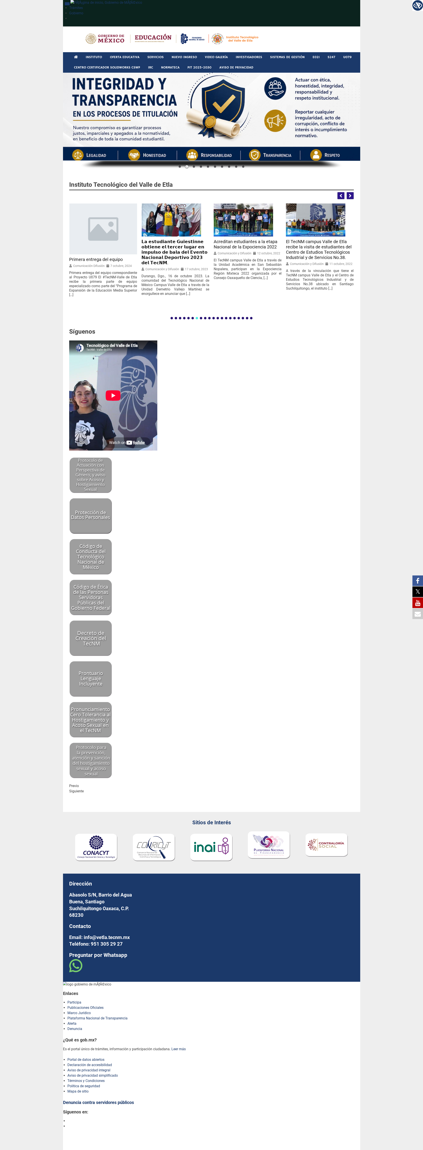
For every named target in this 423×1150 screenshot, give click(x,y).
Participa (74, 1002)
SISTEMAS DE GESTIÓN (287, 57)
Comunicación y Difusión (162, 269)
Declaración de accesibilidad (89, 1065)
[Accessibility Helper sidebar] (417, 5)
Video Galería (216, 57)
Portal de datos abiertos (85, 1060)
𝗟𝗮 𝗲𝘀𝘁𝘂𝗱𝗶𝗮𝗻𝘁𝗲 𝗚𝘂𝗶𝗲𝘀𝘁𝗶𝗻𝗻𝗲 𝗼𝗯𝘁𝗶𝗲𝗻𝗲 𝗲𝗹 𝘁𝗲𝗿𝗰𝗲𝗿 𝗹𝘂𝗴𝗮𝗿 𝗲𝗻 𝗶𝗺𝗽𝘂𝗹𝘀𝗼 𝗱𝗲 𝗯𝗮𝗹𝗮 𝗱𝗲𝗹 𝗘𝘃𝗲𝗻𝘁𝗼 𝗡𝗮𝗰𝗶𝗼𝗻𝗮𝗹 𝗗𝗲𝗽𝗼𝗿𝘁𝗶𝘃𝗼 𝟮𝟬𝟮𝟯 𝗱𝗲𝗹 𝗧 (174, 252)
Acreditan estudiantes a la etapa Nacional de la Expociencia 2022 (245, 244)
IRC (150, 67)
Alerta (71, 1023)
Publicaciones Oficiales (85, 1008)
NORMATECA (170, 67)
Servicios (155, 57)
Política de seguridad (83, 1086)
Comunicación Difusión (89, 266)
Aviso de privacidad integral (88, 1070)
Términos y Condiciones (86, 1081)
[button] (350, 195)
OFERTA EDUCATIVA (124, 57)
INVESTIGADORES (249, 57)
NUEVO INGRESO (184, 57)
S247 (331, 57)
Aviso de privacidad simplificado (92, 1075)
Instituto (94, 57)
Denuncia (74, 1029)
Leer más (178, 1049)
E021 (316, 57)
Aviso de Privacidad (236, 67)
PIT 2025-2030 (199, 67)
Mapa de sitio (78, 1091)
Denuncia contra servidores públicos (98, 1102)
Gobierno (76, 13)
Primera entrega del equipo (96, 259)
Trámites (76, 8)
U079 (347, 57)
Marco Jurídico (79, 1013)
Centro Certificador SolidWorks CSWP (107, 67)
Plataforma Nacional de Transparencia (97, 1018)
